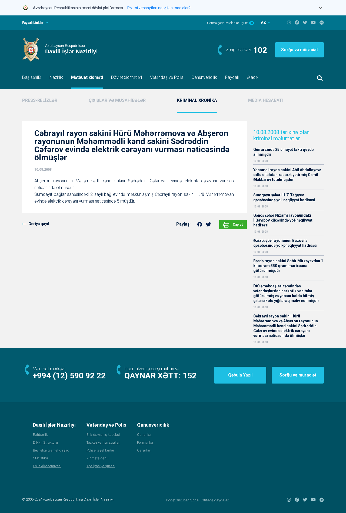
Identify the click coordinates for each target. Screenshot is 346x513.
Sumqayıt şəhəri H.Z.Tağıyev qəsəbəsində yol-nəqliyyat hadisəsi (284, 197)
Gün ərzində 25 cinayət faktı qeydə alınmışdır (283, 152)
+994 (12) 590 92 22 (69, 375)
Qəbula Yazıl (240, 375)
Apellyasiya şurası (100, 466)
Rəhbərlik (40, 435)
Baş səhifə (31, 77)
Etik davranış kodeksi (103, 435)
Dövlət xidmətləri (126, 77)
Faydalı (232, 77)
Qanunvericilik (204, 77)
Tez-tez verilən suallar (103, 442)
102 (260, 50)
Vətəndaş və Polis (166, 77)
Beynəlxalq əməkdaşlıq (51, 450)
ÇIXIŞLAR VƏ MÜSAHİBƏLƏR (117, 100)
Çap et (237, 224)
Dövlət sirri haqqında (182, 500)
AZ (264, 22)
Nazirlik (56, 77)
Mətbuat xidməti (87, 77)
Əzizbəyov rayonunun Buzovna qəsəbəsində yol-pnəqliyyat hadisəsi (285, 243)
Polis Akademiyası (47, 466)
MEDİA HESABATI (265, 100)
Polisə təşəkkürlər (100, 450)
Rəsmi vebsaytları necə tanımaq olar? (159, 8)
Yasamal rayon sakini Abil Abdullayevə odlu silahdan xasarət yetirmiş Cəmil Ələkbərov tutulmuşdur (287, 175)
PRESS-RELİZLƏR (39, 100)
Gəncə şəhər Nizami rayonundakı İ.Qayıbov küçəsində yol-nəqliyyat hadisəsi (282, 220)
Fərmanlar (145, 442)
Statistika (40, 458)
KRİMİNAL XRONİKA (197, 100)
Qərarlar (144, 450)
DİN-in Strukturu (45, 442)
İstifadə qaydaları (215, 500)
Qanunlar (144, 435)
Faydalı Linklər (33, 23)
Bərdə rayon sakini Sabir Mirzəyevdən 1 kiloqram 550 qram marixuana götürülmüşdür (288, 266)
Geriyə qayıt (38, 224)
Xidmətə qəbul (97, 458)
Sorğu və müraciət (299, 49)
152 (190, 375)
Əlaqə (252, 77)
